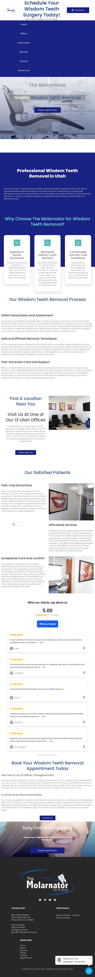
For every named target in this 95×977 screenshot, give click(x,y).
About (24, 24)
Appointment (26, 958)
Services (24, 52)
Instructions (24, 43)
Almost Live (24, 70)
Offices (23, 33)
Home (22, 945)
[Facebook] (45, 900)
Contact (24, 61)
